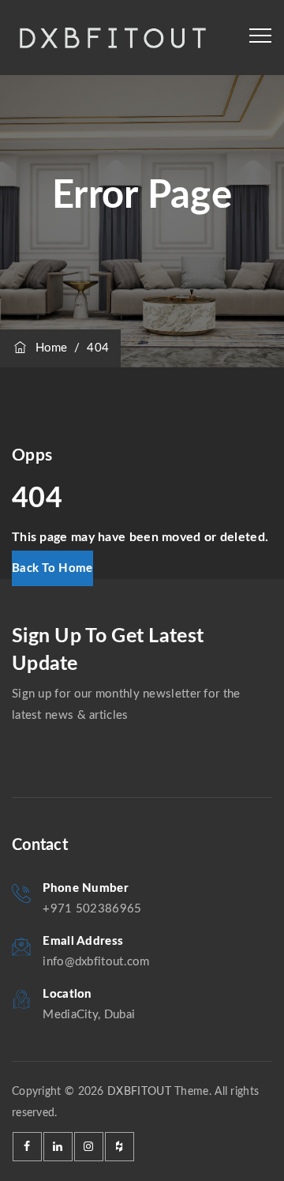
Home (48, 348)
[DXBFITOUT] (111, 37)
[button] (52, 568)
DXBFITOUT (139, 1091)
